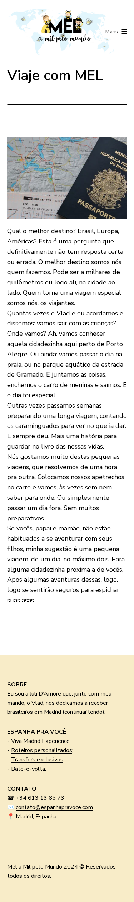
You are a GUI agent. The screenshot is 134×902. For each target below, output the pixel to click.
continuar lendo (83, 712)
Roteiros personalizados (41, 750)
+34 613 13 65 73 (40, 798)
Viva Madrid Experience (40, 741)
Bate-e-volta (28, 769)
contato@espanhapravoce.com (54, 807)
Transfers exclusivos (37, 760)
